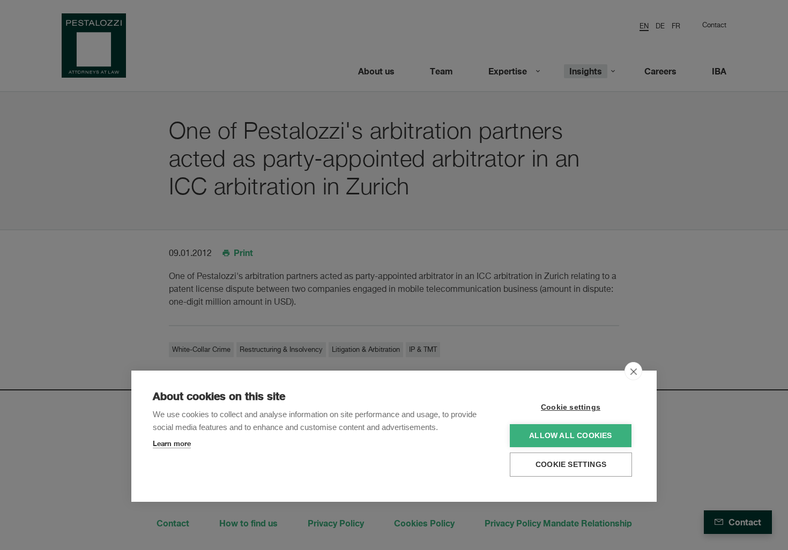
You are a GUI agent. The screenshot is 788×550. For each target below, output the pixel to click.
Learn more (172, 443)
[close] (633, 371)
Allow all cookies (570, 436)
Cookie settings (570, 407)
